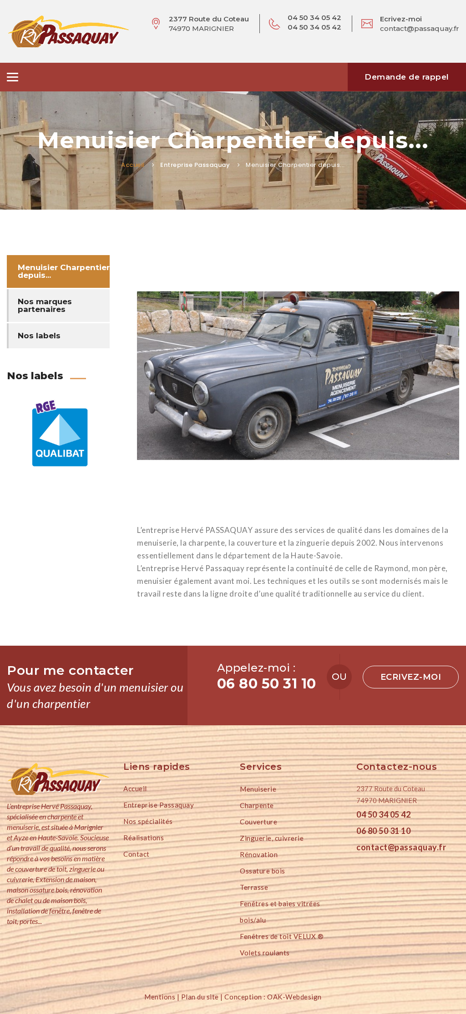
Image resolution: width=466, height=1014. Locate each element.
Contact (136, 854)
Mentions (159, 997)
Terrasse (254, 887)
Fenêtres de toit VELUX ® (282, 936)
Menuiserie (258, 789)
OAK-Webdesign (294, 997)
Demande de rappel (407, 76)
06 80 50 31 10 (383, 831)
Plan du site (200, 997)
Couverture (258, 822)
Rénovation (259, 854)
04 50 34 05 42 (383, 814)
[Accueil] (58, 779)
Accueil (133, 165)
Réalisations (143, 837)
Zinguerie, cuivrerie (272, 838)
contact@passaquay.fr (419, 28)
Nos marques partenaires (45, 305)
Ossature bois (262, 871)
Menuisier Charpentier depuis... (64, 271)
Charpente (257, 805)
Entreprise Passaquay (158, 805)
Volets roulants (265, 953)
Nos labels (39, 335)
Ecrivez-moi (410, 677)
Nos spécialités (148, 821)
